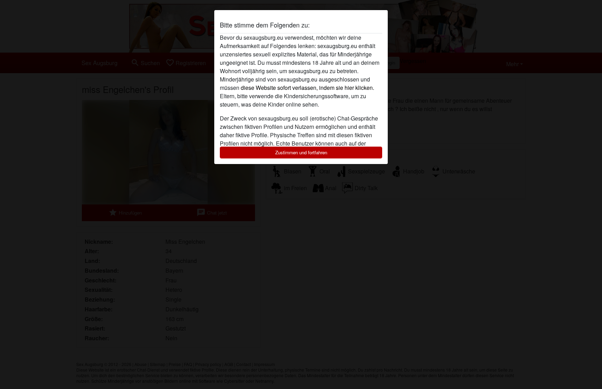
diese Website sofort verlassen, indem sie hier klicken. (307, 88)
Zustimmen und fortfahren (301, 152)
